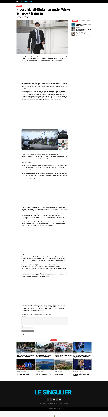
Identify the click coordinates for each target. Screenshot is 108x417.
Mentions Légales (43, 403)
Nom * (23, 326)
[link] (23, 131)
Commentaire (24, 316)
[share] (56, 131)
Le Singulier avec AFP (23, 17)
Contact (60, 403)
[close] (54, 412)
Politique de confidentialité (53, 403)
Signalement (66, 403)
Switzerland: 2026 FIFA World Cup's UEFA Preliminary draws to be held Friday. (39, 131)
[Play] (63, 142)
